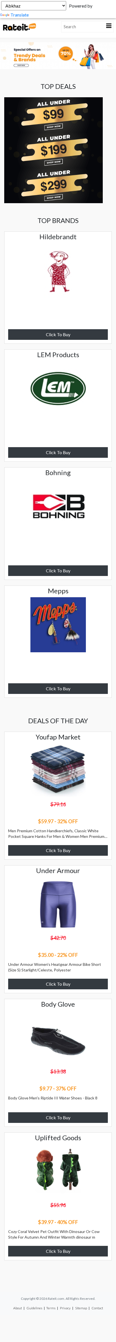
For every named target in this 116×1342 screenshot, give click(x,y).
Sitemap (81, 1308)
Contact (97, 1308)
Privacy (65, 1308)
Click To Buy (58, 334)
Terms (50, 1308)
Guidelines (34, 1308)
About (17, 1308)
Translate (19, 14)
